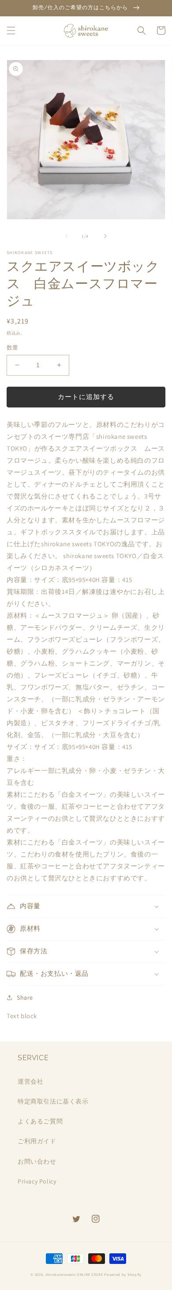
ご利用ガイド (37, 1141)
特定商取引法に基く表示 (53, 1101)
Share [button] (25, 997)
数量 (13, 347)
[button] (11, 30)
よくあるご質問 (40, 1121)
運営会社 (30, 1081)
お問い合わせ (37, 1161)
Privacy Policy (37, 1181)
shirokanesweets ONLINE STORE (74, 1274)
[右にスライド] (105, 236)
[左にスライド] (66, 236)
